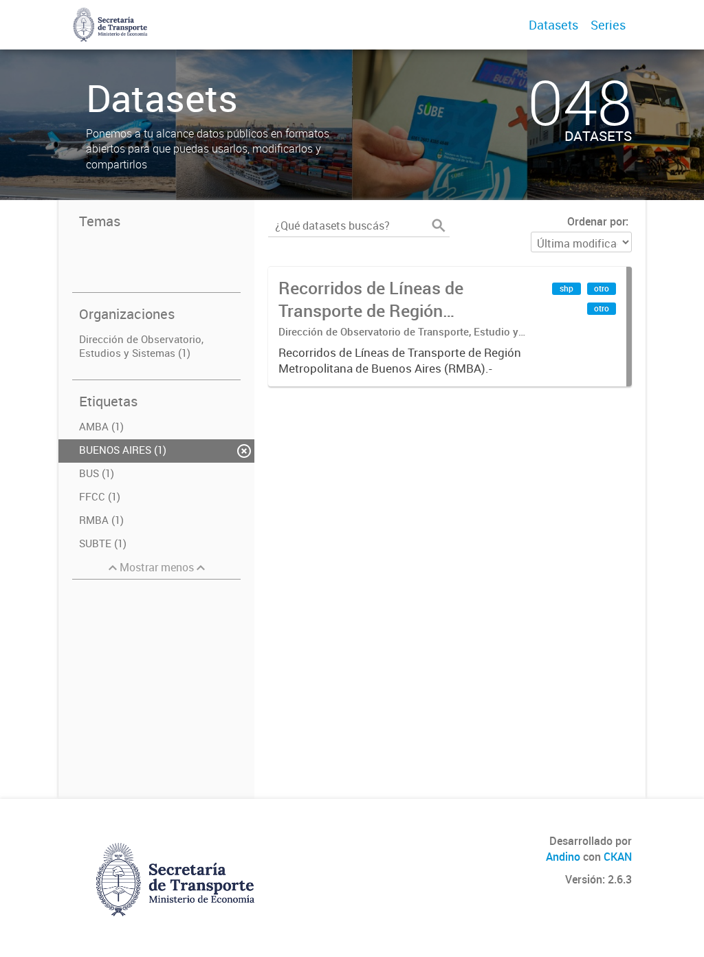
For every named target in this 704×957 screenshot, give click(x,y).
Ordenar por (596, 221)
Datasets (553, 24)
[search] (439, 225)
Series (608, 24)
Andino (563, 856)
